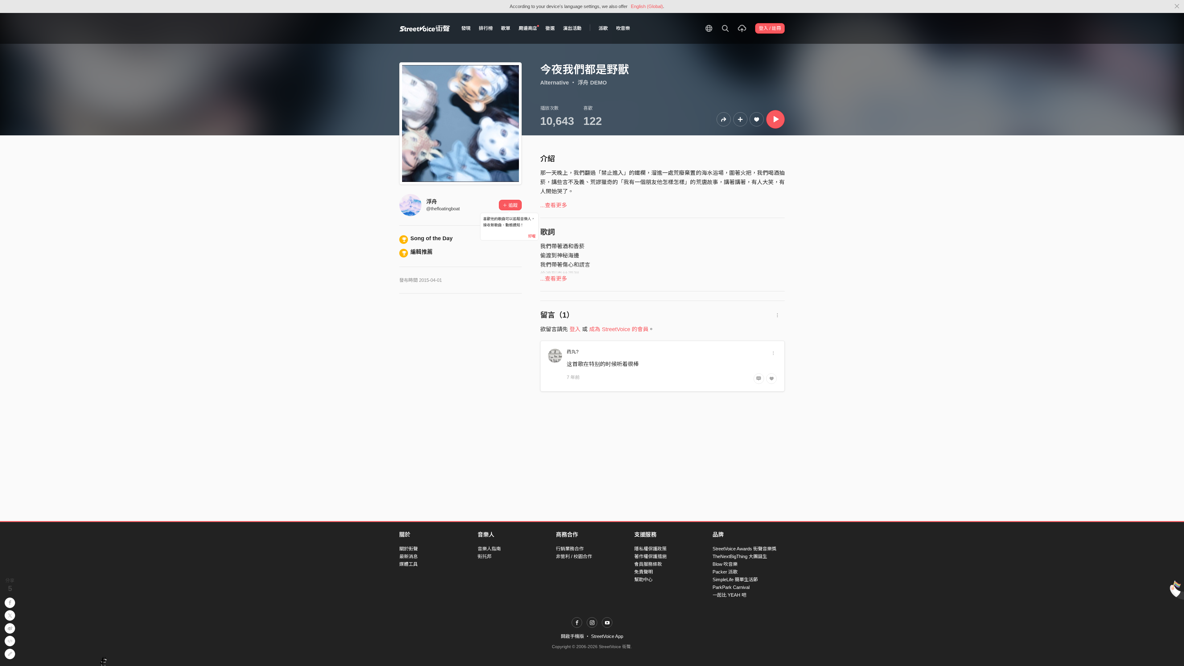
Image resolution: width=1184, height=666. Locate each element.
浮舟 (431, 202)
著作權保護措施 (650, 556)
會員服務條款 (648, 564)
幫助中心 (643, 579)
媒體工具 (408, 564)
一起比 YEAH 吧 (729, 595)
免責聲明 (643, 571)
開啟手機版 (572, 636)
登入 (575, 329)
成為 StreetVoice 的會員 (618, 329)
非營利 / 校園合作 (574, 556)
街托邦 (484, 556)
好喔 (532, 236)
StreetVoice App (607, 636)
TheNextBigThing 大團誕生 (740, 556)
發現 (466, 28)
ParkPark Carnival (731, 587)
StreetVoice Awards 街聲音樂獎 (744, 548)
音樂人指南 (489, 548)
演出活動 (572, 28)
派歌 (603, 28)
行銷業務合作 (570, 548)
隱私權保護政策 (650, 548)
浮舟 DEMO (592, 83)
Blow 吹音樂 (725, 564)
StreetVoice (424, 28)
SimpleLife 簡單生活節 (735, 579)
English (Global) (647, 6)
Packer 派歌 (725, 571)
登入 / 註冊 (770, 28)
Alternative (554, 83)
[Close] (1177, 6)
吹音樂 (623, 28)
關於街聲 (408, 548)
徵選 (550, 28)
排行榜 (486, 28)
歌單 (505, 28)
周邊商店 (528, 28)
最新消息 (408, 556)
